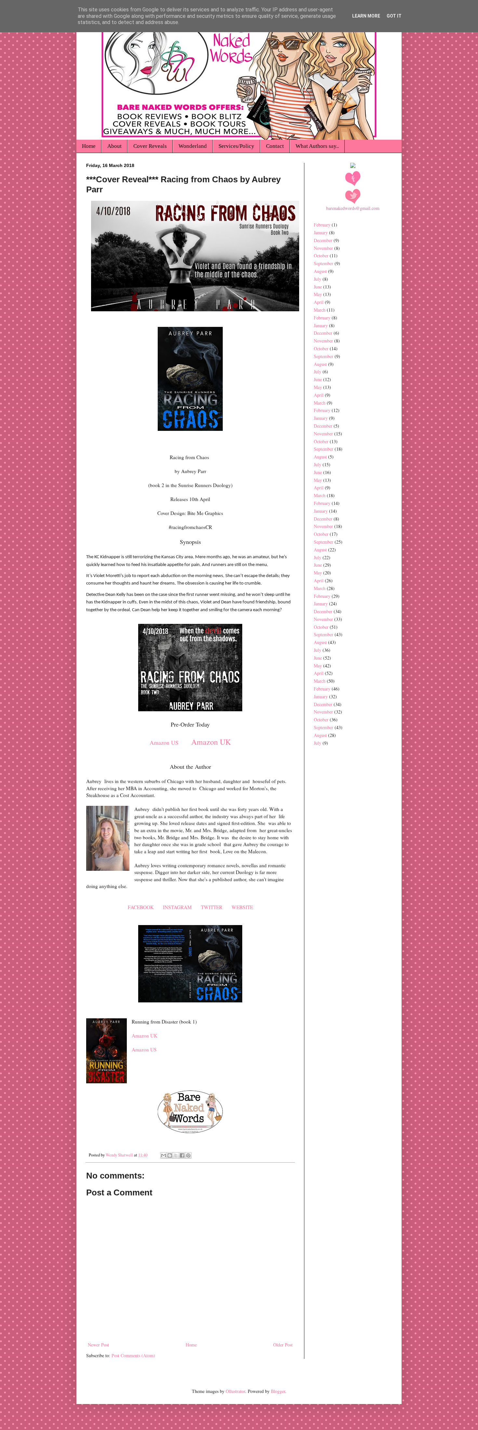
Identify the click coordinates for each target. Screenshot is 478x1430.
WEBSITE (242, 907)
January (321, 232)
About (114, 146)
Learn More (366, 16)
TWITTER (211, 907)
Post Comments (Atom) (133, 1355)
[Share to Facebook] (182, 1155)
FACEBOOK (141, 907)
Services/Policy (236, 146)
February (322, 225)
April (319, 302)
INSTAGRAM (177, 907)
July (317, 279)
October (321, 255)
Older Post (283, 1345)
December (323, 240)
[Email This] (163, 1155)
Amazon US (164, 742)
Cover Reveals (150, 146)
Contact (275, 146)
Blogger (278, 1391)
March (319, 310)
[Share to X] (176, 1155)
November (323, 248)
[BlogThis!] (169, 1155)
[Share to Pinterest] (188, 1155)
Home (89, 146)
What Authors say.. (317, 146)
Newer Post (98, 1345)
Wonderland (193, 146)
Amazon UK (211, 742)
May (318, 294)
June (318, 287)
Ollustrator (235, 1391)
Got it (394, 16)
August (320, 271)
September (323, 263)
